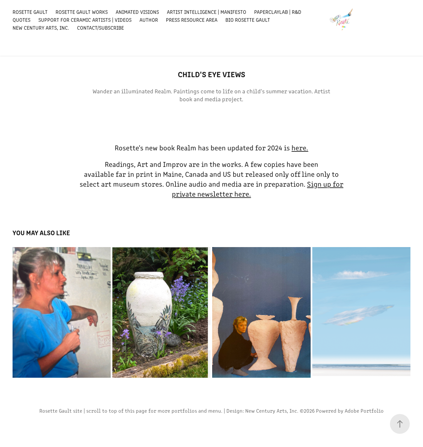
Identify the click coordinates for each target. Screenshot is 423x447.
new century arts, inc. (41, 27)
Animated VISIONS (137, 11)
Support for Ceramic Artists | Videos (85, 19)
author (148, 19)
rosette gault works (82, 11)
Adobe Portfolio (364, 410)
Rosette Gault (30, 11)
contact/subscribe (100, 27)
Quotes (21, 19)
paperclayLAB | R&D (277, 11)
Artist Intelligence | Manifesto (206, 11)
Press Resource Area (191, 19)
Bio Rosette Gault (247, 19)
